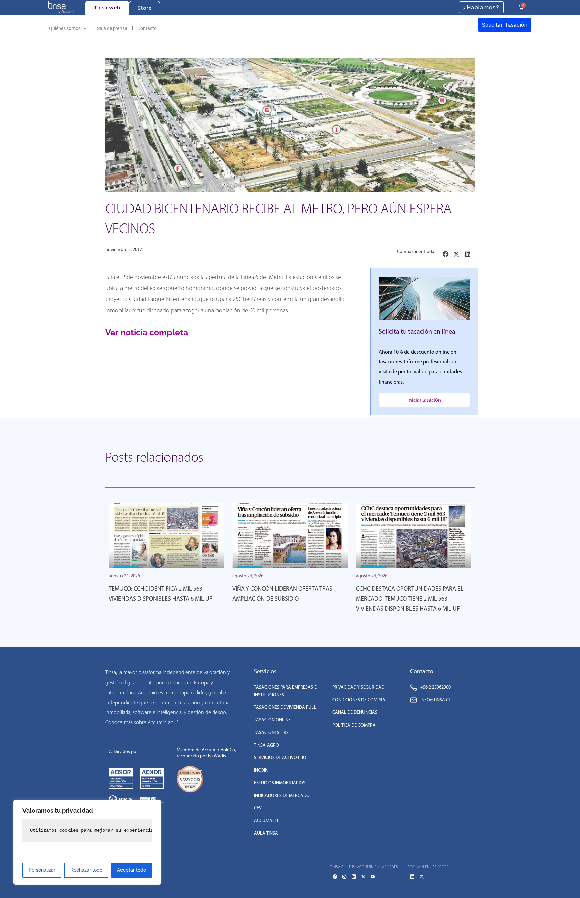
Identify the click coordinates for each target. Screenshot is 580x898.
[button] (446, 254)
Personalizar (42, 870)
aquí (173, 722)
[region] (87, 842)
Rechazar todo (86, 870)
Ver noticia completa (146, 332)
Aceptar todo (131, 870)
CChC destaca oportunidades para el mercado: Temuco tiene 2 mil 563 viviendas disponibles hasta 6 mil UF (410, 598)
